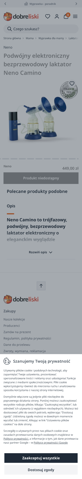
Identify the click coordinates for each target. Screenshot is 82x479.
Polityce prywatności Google (51, 442)
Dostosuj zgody (41, 469)
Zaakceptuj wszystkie (41, 458)
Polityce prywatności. (16, 439)
